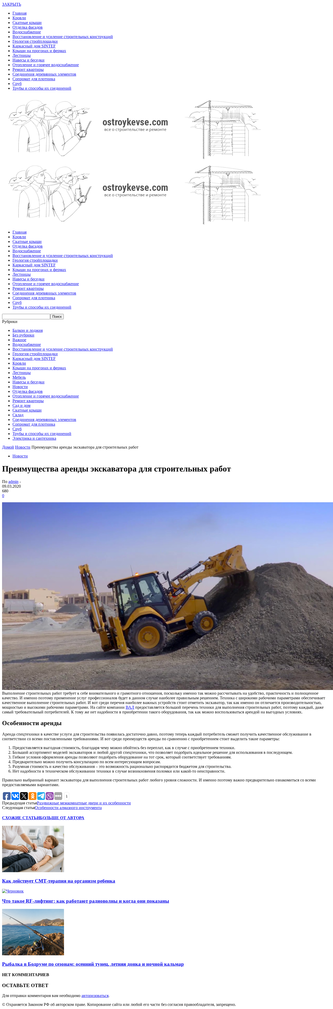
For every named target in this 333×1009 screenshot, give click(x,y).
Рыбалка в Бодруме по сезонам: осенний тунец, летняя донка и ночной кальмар (93, 964)
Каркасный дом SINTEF (34, 46)
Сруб (17, 83)
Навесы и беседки (28, 60)
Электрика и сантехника (34, 438)
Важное (19, 340)
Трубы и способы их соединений (41, 88)
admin (13, 481)
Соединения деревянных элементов (44, 74)
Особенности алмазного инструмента (68, 807)
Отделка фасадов (27, 27)
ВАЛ (130, 707)
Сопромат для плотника (33, 79)
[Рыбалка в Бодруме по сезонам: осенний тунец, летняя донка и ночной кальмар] (33, 954)
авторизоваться (94, 995)
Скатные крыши (27, 22)
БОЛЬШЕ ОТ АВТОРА (62, 818)
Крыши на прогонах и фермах (39, 50)
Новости (20, 386)
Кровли (19, 18)
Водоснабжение (26, 32)
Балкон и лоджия (27, 330)
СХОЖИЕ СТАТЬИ (21, 818)
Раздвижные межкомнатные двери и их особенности (84, 803)
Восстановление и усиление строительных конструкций (62, 36)
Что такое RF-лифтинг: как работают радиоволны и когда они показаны (85, 901)
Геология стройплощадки (35, 41)
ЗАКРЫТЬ (11, 4)
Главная (19, 13)
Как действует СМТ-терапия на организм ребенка (58, 881)
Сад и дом (21, 405)
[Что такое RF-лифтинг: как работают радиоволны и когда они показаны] (13, 891)
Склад (17, 415)
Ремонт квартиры (28, 69)
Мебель (19, 377)
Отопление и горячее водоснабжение (45, 65)
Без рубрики (23, 335)
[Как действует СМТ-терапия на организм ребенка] (33, 871)
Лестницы (21, 55)
